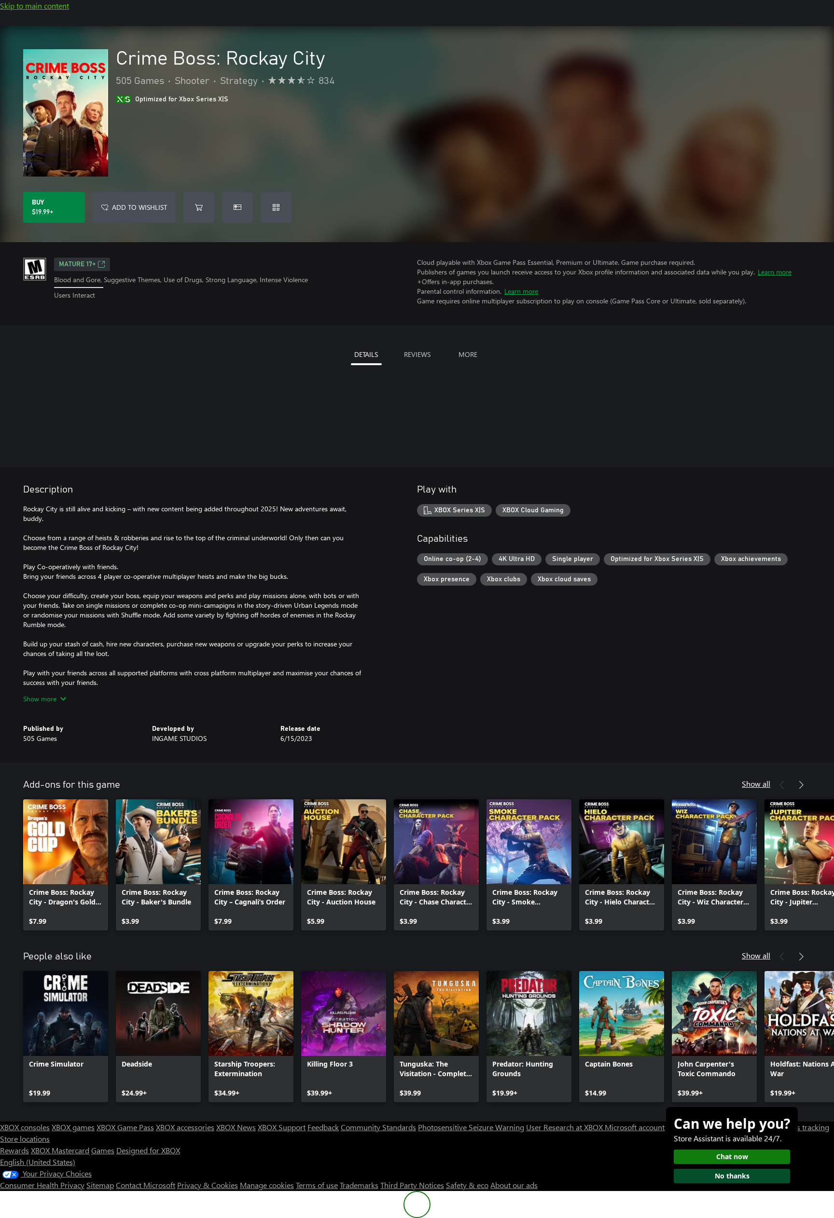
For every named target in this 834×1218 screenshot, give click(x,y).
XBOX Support (282, 1127)
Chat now (732, 1156)
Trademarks (359, 1185)
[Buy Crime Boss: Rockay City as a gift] (237, 207)
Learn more (775, 271)
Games (102, 1150)
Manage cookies (267, 1185)
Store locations (25, 1139)
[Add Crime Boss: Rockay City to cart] (198, 207)
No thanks (732, 1175)
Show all (756, 784)
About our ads (514, 1185)
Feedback (323, 1127)
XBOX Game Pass (125, 1127)
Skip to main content (34, 5)
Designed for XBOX (148, 1150)
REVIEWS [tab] (417, 354)
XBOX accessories (185, 1127)
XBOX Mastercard (60, 1150)
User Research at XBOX (565, 1127)
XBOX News (236, 1127)
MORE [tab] (468, 354)
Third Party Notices (412, 1185)
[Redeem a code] (276, 207)
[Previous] (782, 785)
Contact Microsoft (145, 1185)
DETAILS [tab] (366, 354)
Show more (39, 698)
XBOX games (73, 1127)
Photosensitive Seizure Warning (471, 1127)
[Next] (801, 785)
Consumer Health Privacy (42, 1185)
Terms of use (317, 1185)
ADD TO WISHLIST (139, 207)
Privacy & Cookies (207, 1185)
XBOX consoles (25, 1127)
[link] (65, 865)
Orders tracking (803, 1127)
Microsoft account (635, 1127)
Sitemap (100, 1185)
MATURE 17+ (77, 264)
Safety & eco (467, 1185)
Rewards (14, 1150)
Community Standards (378, 1127)
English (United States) (37, 1162)
